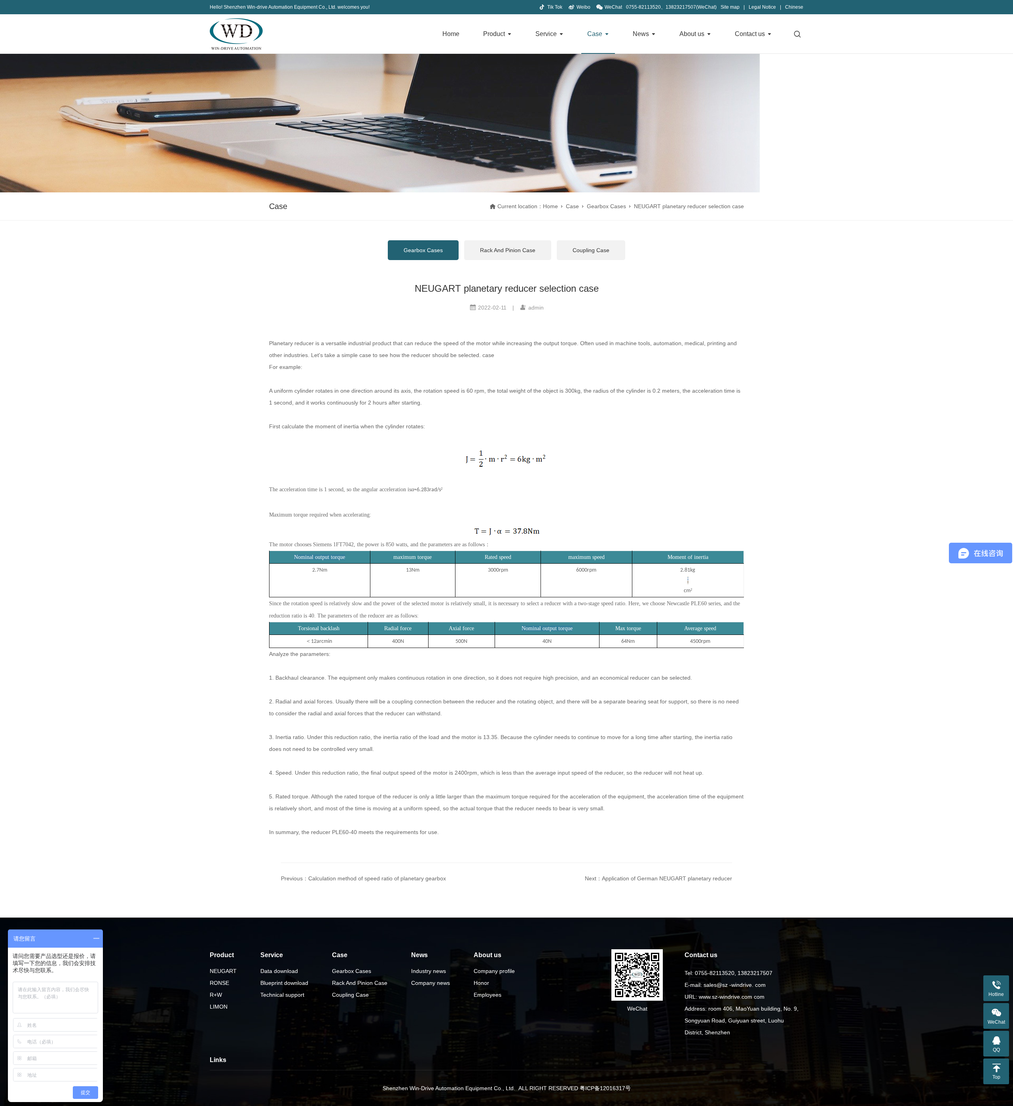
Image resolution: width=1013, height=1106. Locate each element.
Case (594, 33)
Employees (487, 995)
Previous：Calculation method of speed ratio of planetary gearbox (363, 878)
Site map (730, 7)
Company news (430, 983)
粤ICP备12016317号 (605, 1088)
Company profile (494, 971)
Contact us (750, 33)
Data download (279, 971)
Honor (481, 983)
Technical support (282, 995)
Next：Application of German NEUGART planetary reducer (658, 878)
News (641, 33)
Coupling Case (591, 250)
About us (691, 33)
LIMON (219, 1006)
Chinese (794, 7)
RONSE (219, 983)
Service (546, 33)
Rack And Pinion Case (507, 250)
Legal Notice (762, 7)
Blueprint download (284, 983)
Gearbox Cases (606, 206)
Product (494, 33)
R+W (216, 995)
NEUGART (223, 971)
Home (450, 33)
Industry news (428, 971)
